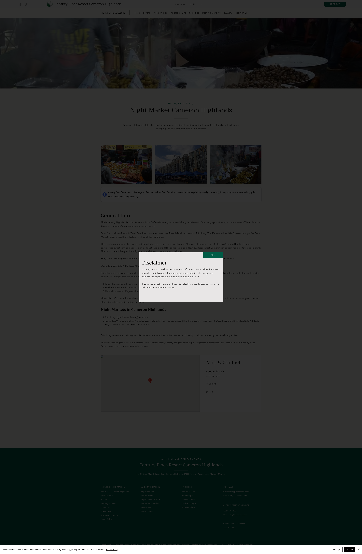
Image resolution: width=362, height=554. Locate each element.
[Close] (358, 549)
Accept (350, 549)
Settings (336, 549)
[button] (213, 255)
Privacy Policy (112, 549)
